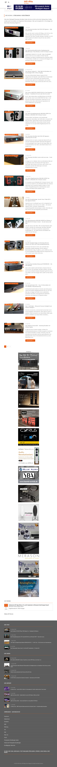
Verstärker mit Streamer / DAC (11, 27)
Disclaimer (6, 721)
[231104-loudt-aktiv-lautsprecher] (28, 520)
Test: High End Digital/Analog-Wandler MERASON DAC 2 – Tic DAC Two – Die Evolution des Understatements (31, 642)
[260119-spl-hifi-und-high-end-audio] (28, 426)
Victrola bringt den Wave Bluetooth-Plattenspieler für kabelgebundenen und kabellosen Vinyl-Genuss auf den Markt (31, 666)
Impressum (6, 716)
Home (5, 737)
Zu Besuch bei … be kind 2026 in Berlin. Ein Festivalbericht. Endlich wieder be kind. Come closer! (28, 689)
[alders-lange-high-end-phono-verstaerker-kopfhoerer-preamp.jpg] (28, 501)
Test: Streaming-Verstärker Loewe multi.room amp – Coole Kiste (38, 158)
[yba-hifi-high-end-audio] (28, 483)
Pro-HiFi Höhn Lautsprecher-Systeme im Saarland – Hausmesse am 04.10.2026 (25, 677)
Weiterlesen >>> (30, 42)
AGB (5, 724)
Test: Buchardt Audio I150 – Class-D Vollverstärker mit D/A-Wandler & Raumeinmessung (37, 286)
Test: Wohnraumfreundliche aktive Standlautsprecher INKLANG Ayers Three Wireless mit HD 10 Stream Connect (39, 51)
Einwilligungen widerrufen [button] (9, 745)
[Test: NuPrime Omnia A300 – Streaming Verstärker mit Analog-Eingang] (14, 328)
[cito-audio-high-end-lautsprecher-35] (28, 388)
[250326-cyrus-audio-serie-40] (28, 445)
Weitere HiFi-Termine (8, 614)
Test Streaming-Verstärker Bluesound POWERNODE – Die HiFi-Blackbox (38, 265)
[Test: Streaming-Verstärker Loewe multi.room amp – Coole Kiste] (14, 160)
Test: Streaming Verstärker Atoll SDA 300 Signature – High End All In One (38, 30)
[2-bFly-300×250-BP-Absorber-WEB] (28, 577)
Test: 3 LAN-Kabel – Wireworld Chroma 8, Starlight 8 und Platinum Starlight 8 (38, 307)
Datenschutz (7, 719)
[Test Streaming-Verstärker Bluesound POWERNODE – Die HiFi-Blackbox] (14, 266)
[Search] (8, 2)
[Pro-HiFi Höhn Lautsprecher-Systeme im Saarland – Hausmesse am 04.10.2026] (6, 677)
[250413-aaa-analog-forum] (28, 596)
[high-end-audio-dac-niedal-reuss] (28, 558)
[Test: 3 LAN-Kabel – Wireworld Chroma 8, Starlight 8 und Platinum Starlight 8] (14, 308)
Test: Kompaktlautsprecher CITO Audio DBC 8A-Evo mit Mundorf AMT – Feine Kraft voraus (27, 636)
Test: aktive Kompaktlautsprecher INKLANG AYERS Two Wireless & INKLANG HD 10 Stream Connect (38, 114)
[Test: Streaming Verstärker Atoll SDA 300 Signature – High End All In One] (14, 32)
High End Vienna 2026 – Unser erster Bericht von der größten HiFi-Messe (24, 700)
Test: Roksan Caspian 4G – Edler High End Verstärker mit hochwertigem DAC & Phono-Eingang (38, 72)
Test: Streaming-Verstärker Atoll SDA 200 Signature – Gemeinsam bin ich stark (37, 137)
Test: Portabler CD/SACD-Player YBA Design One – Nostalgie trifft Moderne (24, 631)
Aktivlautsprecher (9, 48)
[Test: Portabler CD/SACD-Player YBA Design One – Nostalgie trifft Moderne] (6, 630)
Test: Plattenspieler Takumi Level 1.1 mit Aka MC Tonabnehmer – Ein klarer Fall (25, 648)
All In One (7, 241)
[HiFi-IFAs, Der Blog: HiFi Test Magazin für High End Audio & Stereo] (28, 2)
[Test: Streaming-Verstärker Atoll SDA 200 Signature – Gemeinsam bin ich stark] (14, 138)
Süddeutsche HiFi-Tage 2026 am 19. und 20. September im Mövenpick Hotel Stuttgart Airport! (29, 605)
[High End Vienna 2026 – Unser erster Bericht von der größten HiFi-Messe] (6, 700)
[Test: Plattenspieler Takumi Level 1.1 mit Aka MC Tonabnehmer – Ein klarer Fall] (6, 647)
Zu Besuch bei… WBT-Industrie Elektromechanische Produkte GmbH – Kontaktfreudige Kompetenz (29, 706)
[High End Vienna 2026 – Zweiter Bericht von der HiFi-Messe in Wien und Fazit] (6, 694)
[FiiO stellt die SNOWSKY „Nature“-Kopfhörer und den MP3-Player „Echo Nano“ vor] (6, 659)
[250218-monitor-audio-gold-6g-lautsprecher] (28, 407)
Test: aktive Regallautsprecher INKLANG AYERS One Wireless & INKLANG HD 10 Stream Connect (37, 179)
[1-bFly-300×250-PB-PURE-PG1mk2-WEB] (28, 539)
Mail (5, 732)
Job (5, 729)
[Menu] (6, 2)
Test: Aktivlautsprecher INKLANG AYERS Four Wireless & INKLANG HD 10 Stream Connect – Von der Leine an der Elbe (38, 222)
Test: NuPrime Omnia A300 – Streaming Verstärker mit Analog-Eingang (37, 326)
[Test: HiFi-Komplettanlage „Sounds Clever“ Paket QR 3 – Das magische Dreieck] (14, 202)
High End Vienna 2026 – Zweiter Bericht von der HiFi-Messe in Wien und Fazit (25, 695)
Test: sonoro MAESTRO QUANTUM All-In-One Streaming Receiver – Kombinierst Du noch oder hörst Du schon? (38, 93)
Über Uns (6, 734)
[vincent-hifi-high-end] (28, 369)
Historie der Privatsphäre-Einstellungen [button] (12, 742)
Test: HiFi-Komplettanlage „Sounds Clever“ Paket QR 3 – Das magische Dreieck (38, 200)
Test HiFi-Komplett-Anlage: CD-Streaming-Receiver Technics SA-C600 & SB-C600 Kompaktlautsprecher (37, 243)
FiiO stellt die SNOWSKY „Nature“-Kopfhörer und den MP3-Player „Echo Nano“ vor (26, 659)
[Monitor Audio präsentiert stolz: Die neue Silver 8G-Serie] (6, 671)
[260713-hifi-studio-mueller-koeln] (28, 464)
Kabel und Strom (8, 304)
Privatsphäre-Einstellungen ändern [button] (11, 740)
